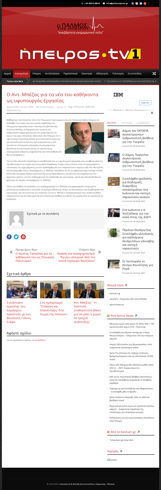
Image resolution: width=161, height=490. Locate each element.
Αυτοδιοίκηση (52, 73)
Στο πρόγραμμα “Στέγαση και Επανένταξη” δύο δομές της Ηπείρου (53, 308)
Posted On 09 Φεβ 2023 (133, 146)
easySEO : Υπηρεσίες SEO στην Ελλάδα (128, 298)
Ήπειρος (36, 73)
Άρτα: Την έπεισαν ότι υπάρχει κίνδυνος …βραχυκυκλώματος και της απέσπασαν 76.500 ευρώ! (131, 356)
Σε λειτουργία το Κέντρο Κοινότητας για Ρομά (137, 264)
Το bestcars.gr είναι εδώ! (121, 440)
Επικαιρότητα (21, 73)
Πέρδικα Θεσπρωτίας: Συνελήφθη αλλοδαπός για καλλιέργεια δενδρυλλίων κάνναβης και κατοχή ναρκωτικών (138, 239)
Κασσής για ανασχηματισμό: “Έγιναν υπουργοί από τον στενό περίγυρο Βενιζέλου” (76, 257)
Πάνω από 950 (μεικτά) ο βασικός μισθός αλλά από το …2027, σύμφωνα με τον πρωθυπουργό (131, 367)
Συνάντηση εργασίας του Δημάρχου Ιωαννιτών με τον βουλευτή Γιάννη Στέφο (19, 312)
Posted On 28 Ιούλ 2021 (133, 252)
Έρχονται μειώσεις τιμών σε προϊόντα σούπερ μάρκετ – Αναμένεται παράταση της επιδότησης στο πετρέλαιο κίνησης (132, 409)
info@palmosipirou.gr (117, 3)
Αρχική (7, 73)
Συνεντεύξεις (135, 73)
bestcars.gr (115, 293)
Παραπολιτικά (70, 73)
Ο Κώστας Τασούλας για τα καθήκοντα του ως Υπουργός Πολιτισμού (35, 257)
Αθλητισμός (102, 73)
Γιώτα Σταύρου (47, 106)
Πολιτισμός (118, 73)
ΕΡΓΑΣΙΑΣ (79, 106)
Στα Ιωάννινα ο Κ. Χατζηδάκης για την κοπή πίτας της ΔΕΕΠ (124, 81)
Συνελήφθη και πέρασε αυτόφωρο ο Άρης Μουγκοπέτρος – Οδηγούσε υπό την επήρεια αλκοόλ (131, 335)
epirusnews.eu (117, 304)
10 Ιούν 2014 (26, 106)
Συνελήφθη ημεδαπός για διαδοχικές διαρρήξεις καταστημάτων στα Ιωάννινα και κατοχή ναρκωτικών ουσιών (137, 188)
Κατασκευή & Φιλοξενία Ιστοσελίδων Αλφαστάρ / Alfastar (87, 484)
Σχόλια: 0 (61, 106)
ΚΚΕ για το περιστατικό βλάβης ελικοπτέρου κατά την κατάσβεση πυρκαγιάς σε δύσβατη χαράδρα (131, 379)
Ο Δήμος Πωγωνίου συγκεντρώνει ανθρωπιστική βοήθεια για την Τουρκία (137, 160)
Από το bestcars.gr (123, 432)
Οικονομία (86, 73)
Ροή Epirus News (122, 315)
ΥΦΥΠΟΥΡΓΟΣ (14, 110)
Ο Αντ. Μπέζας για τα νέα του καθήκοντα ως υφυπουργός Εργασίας (52, 97)
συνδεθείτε (39, 340)
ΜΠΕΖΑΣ (89, 106)
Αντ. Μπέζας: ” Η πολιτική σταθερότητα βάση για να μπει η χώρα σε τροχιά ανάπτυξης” (87, 312)
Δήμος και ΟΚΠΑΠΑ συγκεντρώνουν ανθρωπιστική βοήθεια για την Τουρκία (137, 136)
